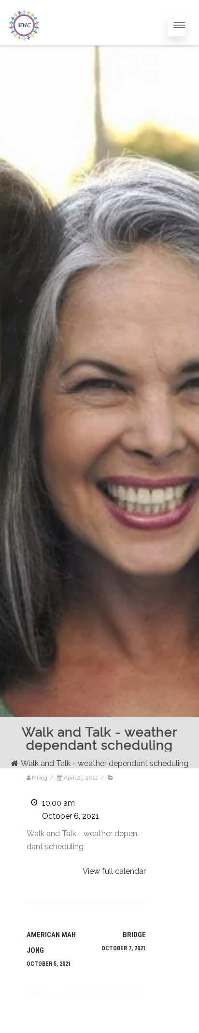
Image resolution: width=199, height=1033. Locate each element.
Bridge (123, 941)
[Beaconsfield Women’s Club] (23, 51)
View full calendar (114, 871)
